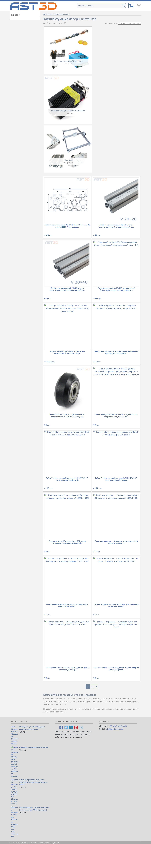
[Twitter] (66, 727)
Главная (49, 14)
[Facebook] (61, 727)
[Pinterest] (76, 727)
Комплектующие (61, 14)
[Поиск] (123, 5)
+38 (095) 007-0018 (117, 726)
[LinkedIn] (71, 727)
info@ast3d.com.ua (114, 729)
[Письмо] (81, 727)
